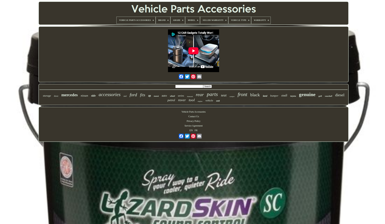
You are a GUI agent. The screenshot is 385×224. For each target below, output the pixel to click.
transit (156, 96)
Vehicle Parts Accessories (194, 112)
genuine (307, 94)
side (93, 95)
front (242, 94)
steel (125, 96)
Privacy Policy (193, 121)
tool (192, 100)
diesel (339, 95)
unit (218, 101)
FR (196, 130)
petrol (171, 100)
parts (212, 94)
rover (182, 100)
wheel (172, 96)
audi (284, 95)
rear (200, 94)
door (56, 96)
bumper (274, 95)
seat (223, 95)
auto (164, 95)
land (265, 96)
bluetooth (190, 96)
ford (133, 94)
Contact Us (193, 116)
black (255, 94)
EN (191, 130)
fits (142, 95)
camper (232, 96)
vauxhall (328, 96)
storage (47, 95)
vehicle (209, 100)
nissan (84, 95)
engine (200, 101)
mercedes (69, 95)
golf (320, 96)
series (181, 95)
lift (149, 96)
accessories (109, 94)
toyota (293, 96)
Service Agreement (194, 125)
